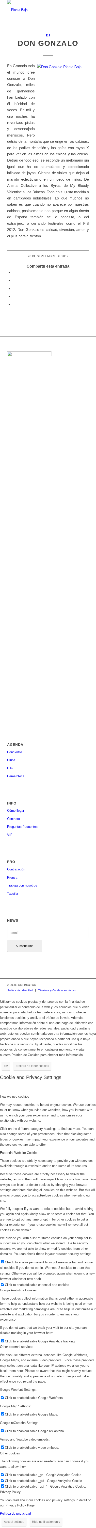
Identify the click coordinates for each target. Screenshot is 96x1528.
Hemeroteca (15, 776)
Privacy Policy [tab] (10, 1492)
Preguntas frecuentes (22, 827)
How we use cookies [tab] (14, 1096)
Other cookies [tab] (10, 1453)
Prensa (12, 877)
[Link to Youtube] (85, 985)
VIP (10, 835)
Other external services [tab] (16, 1347)
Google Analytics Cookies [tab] (18, 1290)
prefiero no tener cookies (32, 1066)
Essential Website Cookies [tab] (19, 1153)
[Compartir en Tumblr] (14, 296)
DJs (10, 768)
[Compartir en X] (14, 280)
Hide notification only (46, 1522)
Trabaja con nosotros (22, 885)
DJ (48, 35)
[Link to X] (77, 985)
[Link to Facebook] (63, 985)
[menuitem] (20, 990)
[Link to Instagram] (70, 985)
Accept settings (14, 1522)
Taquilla (12, 893)
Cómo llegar (15, 810)
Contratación (16, 869)
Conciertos (14, 752)
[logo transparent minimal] (39, 10)
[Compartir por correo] (14, 304)
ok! (6, 1066)
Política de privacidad (15, 1513)
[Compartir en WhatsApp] (14, 288)
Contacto (13, 819)
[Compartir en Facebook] (14, 272)
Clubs (11, 760)
